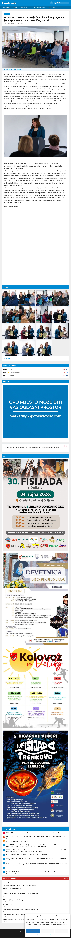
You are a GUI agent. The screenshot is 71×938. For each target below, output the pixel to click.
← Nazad (7, 358)
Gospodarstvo (25, 7)
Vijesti (15, 7)
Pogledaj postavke (61, 930)
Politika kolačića (40, 934)
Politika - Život (39, 7)
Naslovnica (6, 7)
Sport (49, 7)
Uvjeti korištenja (49, 934)
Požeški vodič (9, 3)
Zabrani (47, 930)
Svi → (66, 878)
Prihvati (33, 930)
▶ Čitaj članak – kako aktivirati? (13, 69)
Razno (55, 7)
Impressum (56, 934)
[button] (67, 916)
